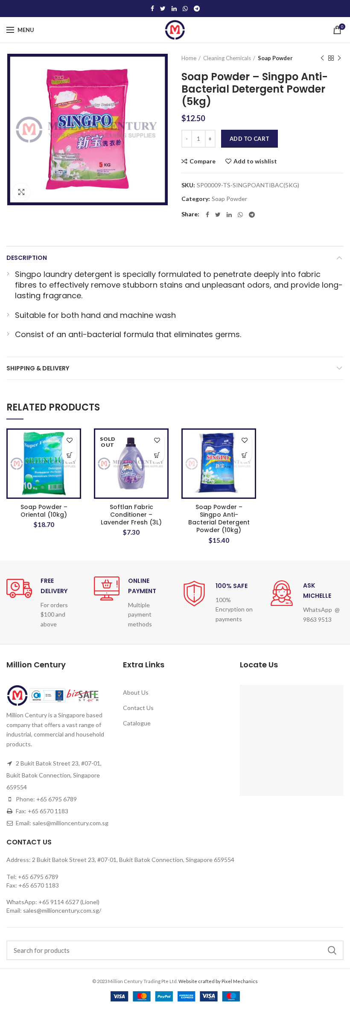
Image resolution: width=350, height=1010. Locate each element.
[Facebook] (152, 8)
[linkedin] (174, 8)
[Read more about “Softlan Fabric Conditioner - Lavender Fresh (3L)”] (156, 455)
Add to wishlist (255, 161)
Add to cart (249, 138)
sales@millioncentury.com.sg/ (62, 910)
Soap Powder (275, 58)
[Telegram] (197, 8)
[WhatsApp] (185, 8)
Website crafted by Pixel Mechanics (218, 981)
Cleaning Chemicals (227, 58)
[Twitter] (163, 8)
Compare (203, 161)
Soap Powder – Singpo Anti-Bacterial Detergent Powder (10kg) (219, 518)
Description (26, 257)
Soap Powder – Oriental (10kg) (43, 510)
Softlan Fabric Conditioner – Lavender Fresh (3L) (131, 515)
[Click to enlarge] (21, 192)
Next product (339, 58)
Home (188, 58)
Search (332, 950)
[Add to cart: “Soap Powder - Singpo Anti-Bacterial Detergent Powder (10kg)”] (244, 455)
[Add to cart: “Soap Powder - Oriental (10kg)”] (69, 455)
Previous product (322, 58)
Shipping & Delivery (37, 368)
